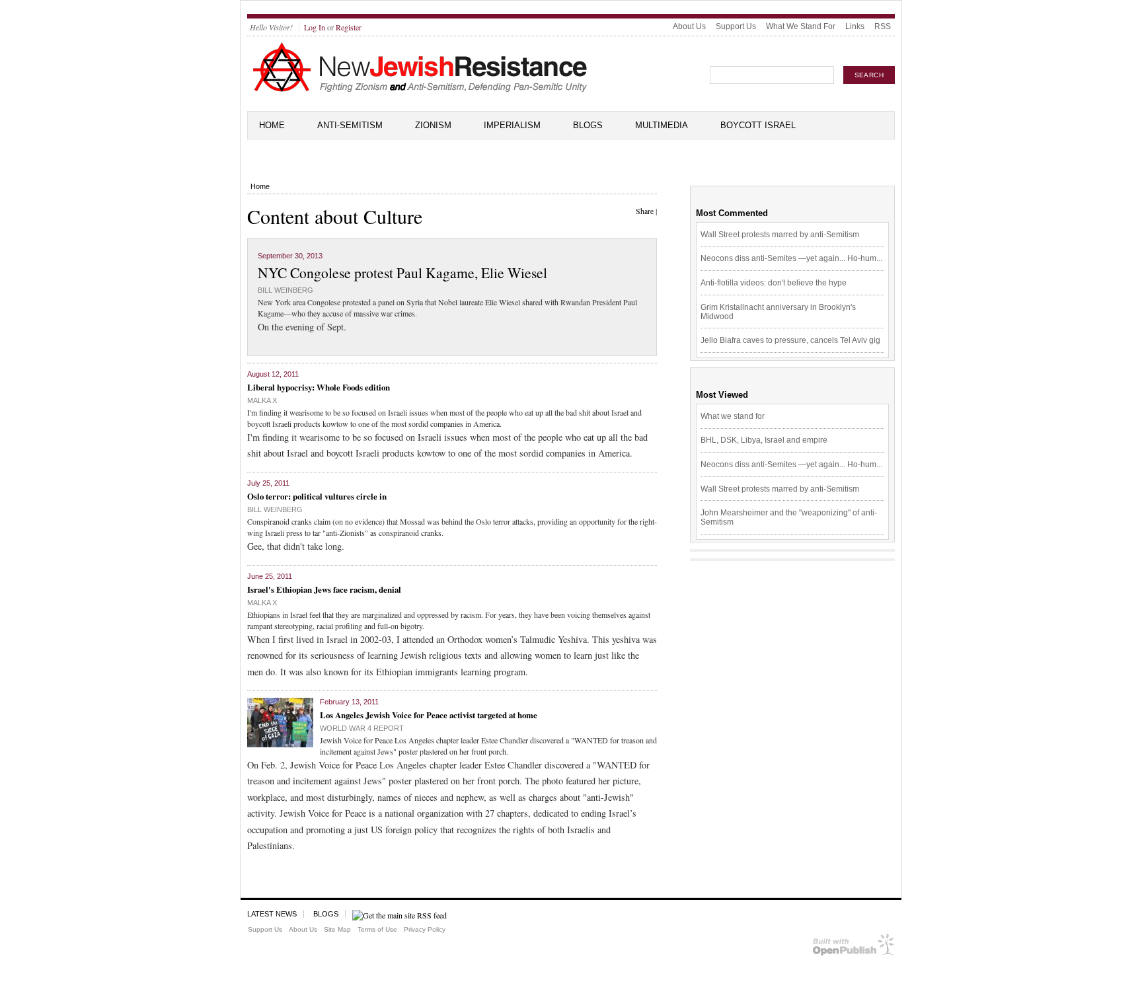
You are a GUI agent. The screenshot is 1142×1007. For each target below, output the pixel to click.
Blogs (588, 125)
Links (854, 26)
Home (272, 125)
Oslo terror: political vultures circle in (317, 496)
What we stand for (733, 416)
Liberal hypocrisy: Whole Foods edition (318, 387)
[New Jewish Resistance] (420, 90)
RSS (882, 26)
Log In (314, 27)
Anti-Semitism (350, 125)
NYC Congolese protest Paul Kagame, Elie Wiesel (402, 272)
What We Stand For (800, 26)
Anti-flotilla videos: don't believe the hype (774, 282)
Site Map (337, 929)
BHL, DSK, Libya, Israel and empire (764, 440)
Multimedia (661, 125)
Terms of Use (377, 929)
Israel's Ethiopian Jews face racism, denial (324, 589)
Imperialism (512, 125)
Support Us (736, 26)
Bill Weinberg (285, 290)
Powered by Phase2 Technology (853, 947)
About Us (689, 26)
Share (645, 210)
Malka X (262, 400)
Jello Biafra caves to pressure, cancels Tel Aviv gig (790, 340)
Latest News (272, 914)
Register (349, 27)
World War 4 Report (362, 728)
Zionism (433, 125)
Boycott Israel (758, 125)
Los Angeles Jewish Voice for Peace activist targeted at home (428, 714)
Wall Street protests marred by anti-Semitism (780, 234)
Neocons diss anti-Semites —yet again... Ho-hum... (791, 258)
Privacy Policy (424, 929)
